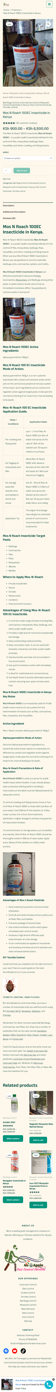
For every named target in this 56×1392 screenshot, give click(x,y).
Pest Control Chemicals (40, 105)
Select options (13, 1138)
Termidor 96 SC (13, 1011)
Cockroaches (9, 1067)
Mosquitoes (21, 280)
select (6, 152)
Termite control (10, 107)
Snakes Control (28, 1292)
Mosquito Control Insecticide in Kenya (26, 93)
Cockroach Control (28, 1284)
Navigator (26, 1011)
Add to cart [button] (38, 1140)
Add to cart (22, 170)
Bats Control (28, 1313)
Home (5, 93)
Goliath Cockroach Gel (37, 1051)
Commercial (13, 1362)
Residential (46, 1358)
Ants (38, 276)
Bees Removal (28, 1309)
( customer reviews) (26, 123)
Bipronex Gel (30, 1055)
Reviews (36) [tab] (9, 218)
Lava (50, 1035)
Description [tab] (8, 205)
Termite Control (28, 1296)
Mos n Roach (33, 1035)
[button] (48, 24)
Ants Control (28, 1317)
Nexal (5, 1039)
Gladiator (36, 1011)
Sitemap (28, 1321)
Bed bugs (38, 1063)
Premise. (7, 1015)
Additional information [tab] (14, 212)
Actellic (43, 1035)
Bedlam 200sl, (9, 1035)
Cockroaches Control (29, 102)
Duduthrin (21, 1035)
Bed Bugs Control (11, 102)
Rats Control (28, 1288)
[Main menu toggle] (49, 4)
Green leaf (18, 1039)
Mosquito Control (28, 1305)
